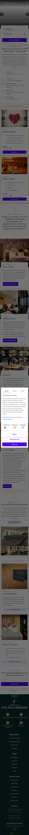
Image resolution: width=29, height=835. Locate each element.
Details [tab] (15, 391)
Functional (6, 425)
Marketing (23, 425)
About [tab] (22, 391)
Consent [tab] (6, 391)
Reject (14, 434)
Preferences (14, 425)
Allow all (14, 444)
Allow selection (14, 439)
